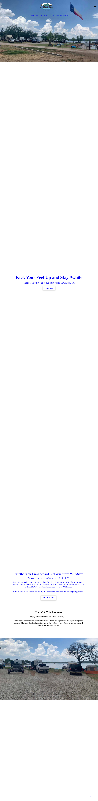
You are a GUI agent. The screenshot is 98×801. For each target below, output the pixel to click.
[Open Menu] (95, 6)
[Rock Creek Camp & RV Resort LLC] (46, 6)
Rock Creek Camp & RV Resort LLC (58, 15)
